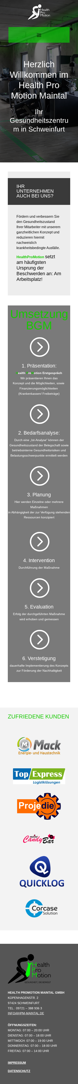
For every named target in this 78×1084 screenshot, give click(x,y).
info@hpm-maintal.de (26, 1013)
